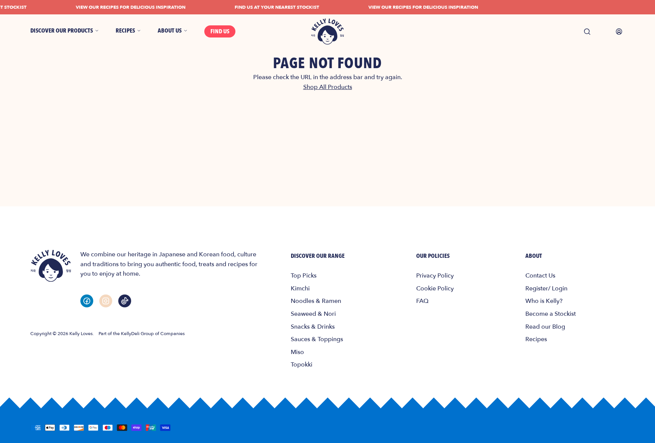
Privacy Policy (435, 275)
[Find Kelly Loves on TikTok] (124, 300)
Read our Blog (545, 327)
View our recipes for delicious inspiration (127, 7)
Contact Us (540, 275)
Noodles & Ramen (316, 301)
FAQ (422, 301)
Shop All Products (327, 87)
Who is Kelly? (544, 301)
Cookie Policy (435, 288)
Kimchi (300, 288)
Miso (297, 352)
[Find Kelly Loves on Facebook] (86, 300)
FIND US (219, 31)
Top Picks (304, 275)
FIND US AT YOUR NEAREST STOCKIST (273, 7)
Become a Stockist (550, 314)
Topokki (301, 364)
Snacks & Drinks (313, 327)
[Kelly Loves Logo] (327, 32)
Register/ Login (546, 288)
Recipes (536, 339)
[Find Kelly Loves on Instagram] (105, 300)
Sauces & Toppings (317, 339)
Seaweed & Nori (313, 314)
